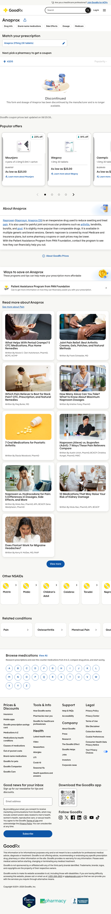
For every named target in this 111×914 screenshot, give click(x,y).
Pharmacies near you (43, 716)
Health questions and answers (43, 774)
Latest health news (42, 736)
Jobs (64, 754)
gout (20, 228)
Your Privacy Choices (92, 751)
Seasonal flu (39, 768)
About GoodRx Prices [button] (57, 255)
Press (64, 734)
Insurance (8, 714)
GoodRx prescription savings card (16, 726)
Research (66, 739)
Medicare (79, 26)
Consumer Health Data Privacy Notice (96, 743)
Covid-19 (37, 762)
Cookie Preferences (95, 736)
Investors (66, 760)
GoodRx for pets (10, 761)
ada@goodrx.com (73, 876)
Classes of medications (14, 745)
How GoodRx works (42, 710)
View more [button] (55, 563)
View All (43, 655)
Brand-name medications (29, 26)
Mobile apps (9, 719)
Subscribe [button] (37, 834)
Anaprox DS (35, 220)
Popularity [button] (100, 61)
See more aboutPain (13, 306)
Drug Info (8, 26)
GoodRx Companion (12, 766)
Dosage (66, 26)
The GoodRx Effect (70, 744)
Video (35, 742)
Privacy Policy (92, 710)
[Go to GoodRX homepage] (13, 10)
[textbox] (27, 801)
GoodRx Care (9, 771)
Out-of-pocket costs (12, 751)
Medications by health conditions (13, 739)
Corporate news (69, 765)
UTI (34, 757)
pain (5, 224)
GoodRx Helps (68, 749)
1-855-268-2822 (55, 876)
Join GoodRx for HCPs (97, 2)
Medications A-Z (10, 732)
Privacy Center (92, 716)
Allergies (37, 752)
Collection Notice (94, 731)
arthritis (85, 224)
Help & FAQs (68, 710)
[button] (68, 10)
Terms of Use (92, 721)
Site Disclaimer (93, 726)
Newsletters (38, 747)
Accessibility (68, 716)
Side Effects (51, 26)
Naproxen (8, 220)
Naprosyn (21, 220)
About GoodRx (68, 728)
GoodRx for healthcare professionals (43, 722)
